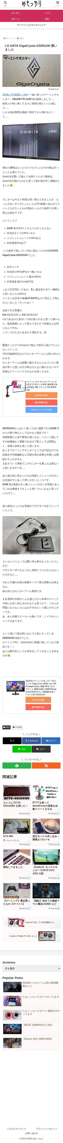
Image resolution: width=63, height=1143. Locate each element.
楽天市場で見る (41, 402)
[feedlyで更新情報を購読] (16, 765)
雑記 (8, 727)
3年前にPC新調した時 (14, 94)
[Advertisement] (31, 1085)
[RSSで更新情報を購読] (46, 765)
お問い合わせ (31, 1133)
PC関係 (18, 727)
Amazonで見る (41, 395)
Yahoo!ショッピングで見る (41, 410)
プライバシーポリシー (46, 1129)
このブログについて (16, 1129)
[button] (41, 749)
